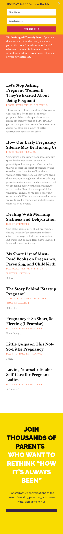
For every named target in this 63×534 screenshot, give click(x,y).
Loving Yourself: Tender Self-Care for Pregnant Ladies (29, 375)
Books (15, 269)
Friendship (29, 105)
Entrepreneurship (30, 299)
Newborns (24, 273)
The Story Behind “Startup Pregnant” (31, 291)
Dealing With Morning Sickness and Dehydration (31, 216)
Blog (8, 224)
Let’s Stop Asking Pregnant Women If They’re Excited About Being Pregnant (27, 92)
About (9, 299)
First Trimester (14, 105)
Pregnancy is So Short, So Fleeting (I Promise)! (30, 321)
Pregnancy (42, 105)
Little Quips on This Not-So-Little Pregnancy (30, 346)
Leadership (24, 303)
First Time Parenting (30, 269)
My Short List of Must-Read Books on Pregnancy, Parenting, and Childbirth (31, 259)
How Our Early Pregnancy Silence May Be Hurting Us (31, 144)
